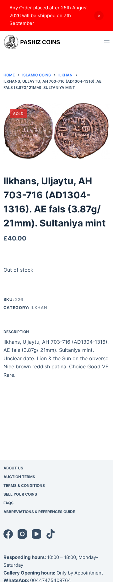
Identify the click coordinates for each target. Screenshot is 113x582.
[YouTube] (36, 534)
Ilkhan (38, 307)
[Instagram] (22, 534)
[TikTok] (50, 534)
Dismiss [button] (99, 15)
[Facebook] (8, 534)
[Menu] (107, 42)
